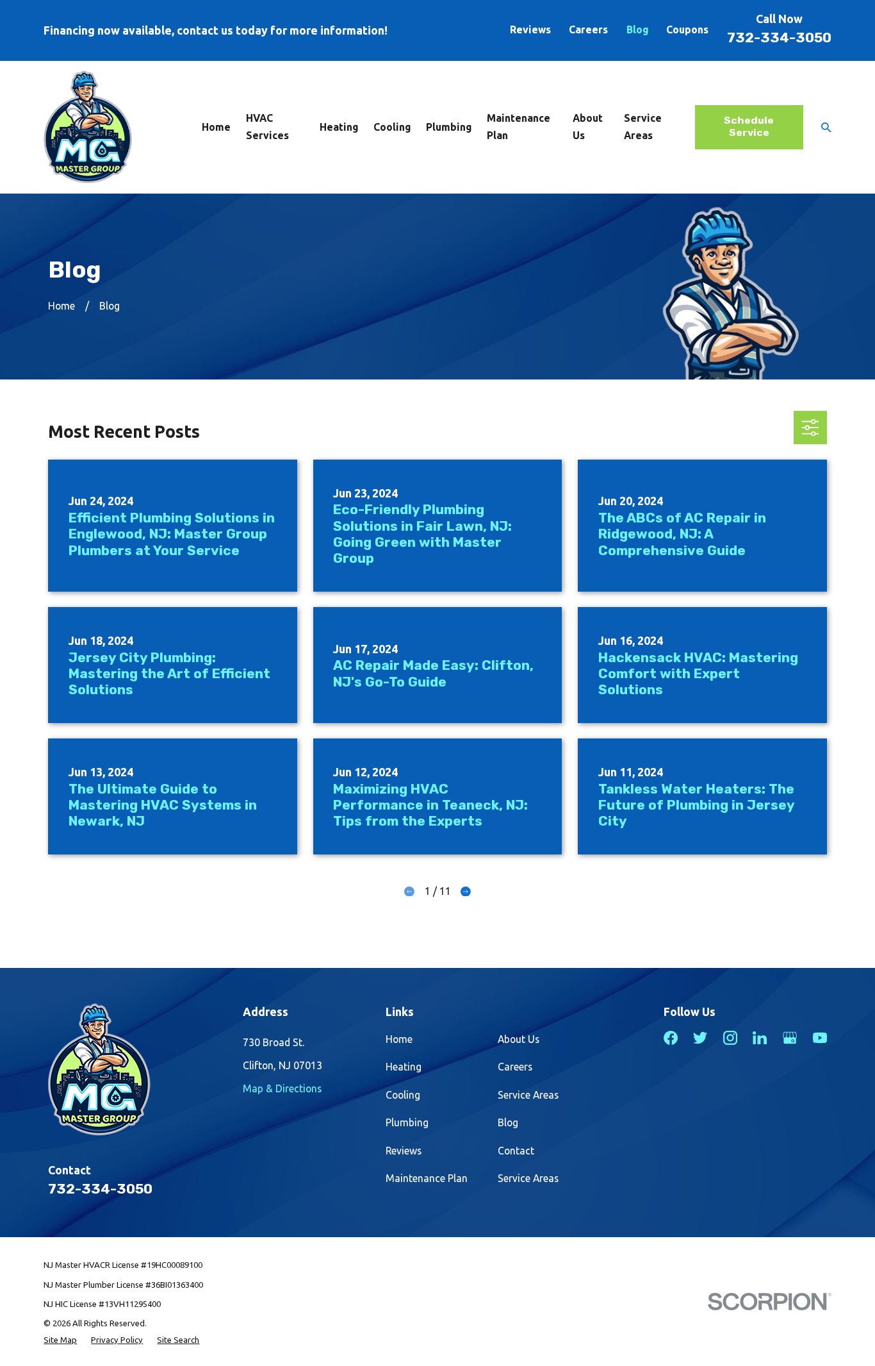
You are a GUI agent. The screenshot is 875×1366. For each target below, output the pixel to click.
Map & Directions (282, 1088)
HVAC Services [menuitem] (267, 127)
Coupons (687, 29)
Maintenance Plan (427, 1178)
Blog (637, 29)
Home (399, 1039)
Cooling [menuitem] (392, 127)
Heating (403, 1066)
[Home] (87, 127)
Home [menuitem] (216, 127)
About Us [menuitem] (588, 127)
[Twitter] (700, 1038)
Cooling (403, 1095)
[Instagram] (730, 1038)
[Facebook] (671, 1038)
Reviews (530, 29)
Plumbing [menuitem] (448, 127)
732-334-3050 (779, 37)
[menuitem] (60, 1340)
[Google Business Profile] (790, 1038)
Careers (588, 29)
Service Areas (528, 1095)
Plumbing (407, 1122)
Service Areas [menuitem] (643, 127)
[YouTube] (820, 1038)
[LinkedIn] (760, 1038)
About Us (518, 1039)
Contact (516, 1150)
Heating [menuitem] (339, 127)
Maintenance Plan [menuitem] (518, 127)
